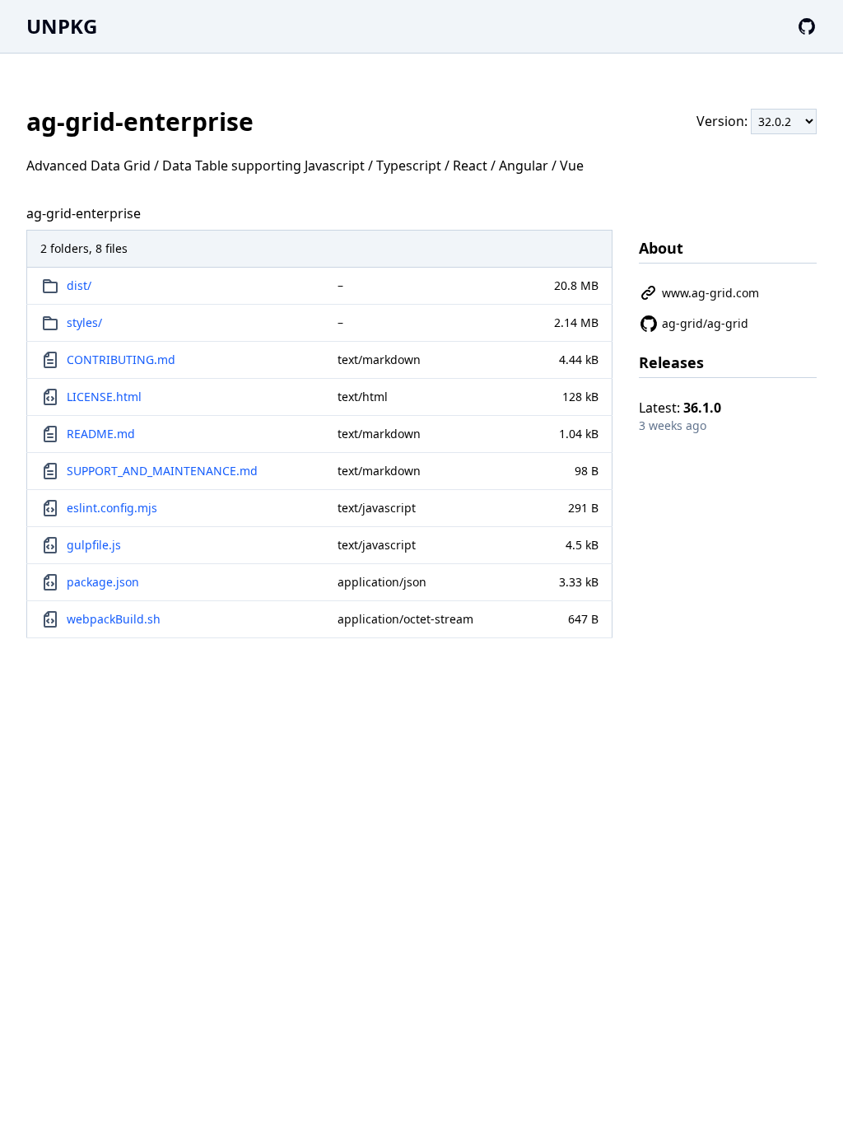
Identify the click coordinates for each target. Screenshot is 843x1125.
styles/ (84, 322)
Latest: (680, 408)
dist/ (79, 285)
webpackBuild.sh (114, 619)
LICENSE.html (104, 396)
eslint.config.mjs (112, 508)
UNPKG (61, 26)
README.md (101, 433)
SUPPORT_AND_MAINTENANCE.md (162, 470)
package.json (103, 582)
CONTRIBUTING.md (121, 359)
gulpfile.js (94, 545)
